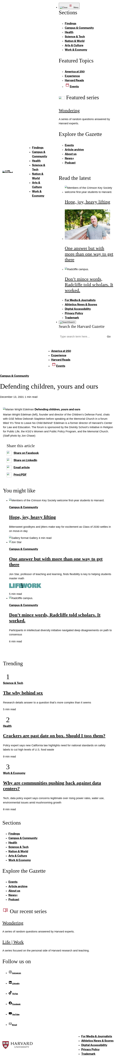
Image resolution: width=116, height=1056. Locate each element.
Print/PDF (20, 474)
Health (7, 725)
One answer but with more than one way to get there (89, 254)
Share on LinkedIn (25, 460)
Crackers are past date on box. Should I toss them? (54, 735)
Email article (22, 467)
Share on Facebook (26, 452)
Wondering (69, 110)
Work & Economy (14, 773)
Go (109, 336)
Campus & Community (14, 375)
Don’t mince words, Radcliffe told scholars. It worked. (89, 284)
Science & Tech (13, 682)
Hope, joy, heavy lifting (87, 201)
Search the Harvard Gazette (82, 326)
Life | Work (13, 942)
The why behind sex (23, 692)
